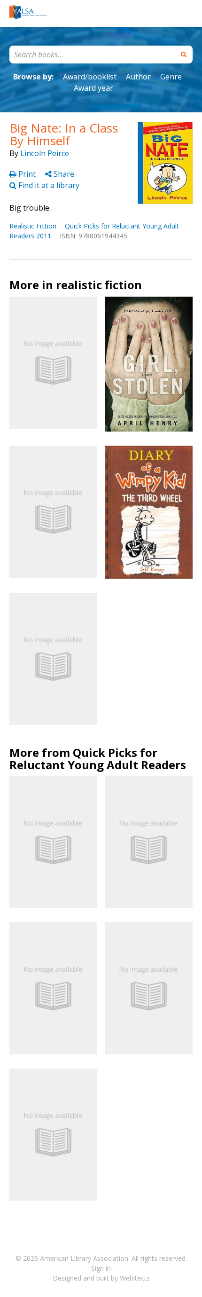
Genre (171, 76)
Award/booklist (90, 76)
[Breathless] (53, 363)
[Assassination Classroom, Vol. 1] (53, 842)
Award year (93, 88)
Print (27, 174)
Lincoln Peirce (44, 153)
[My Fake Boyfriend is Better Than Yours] (53, 1135)
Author (138, 76)
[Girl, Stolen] (149, 364)
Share (63, 174)
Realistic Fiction (32, 225)
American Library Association (84, 1258)
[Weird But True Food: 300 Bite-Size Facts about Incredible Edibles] (149, 842)
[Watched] (149, 988)
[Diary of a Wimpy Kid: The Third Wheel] (149, 512)
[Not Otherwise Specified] (53, 659)
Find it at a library (47, 185)
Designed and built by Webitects (101, 1277)
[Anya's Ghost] (53, 988)
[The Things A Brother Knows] (53, 512)
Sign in (101, 1268)
